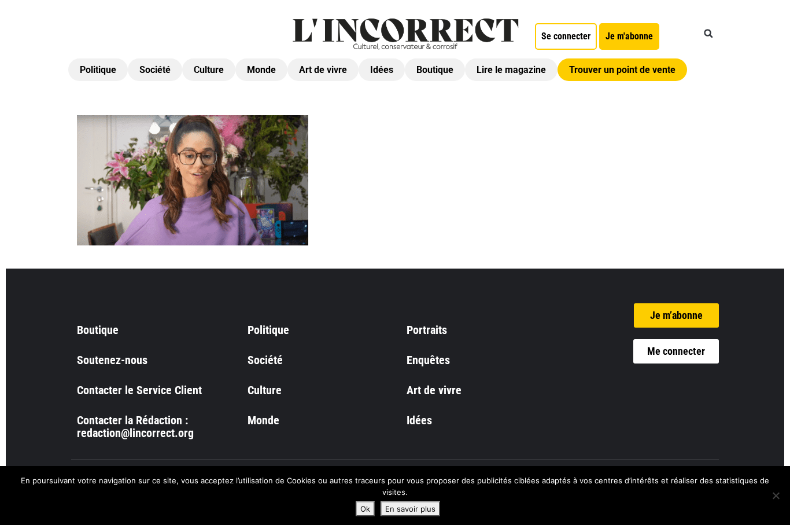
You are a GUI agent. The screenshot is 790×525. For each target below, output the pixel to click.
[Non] (775, 495)
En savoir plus (410, 508)
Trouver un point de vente (622, 69)
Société (155, 69)
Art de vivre (323, 69)
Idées (381, 69)
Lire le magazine (511, 69)
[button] (708, 33)
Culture (209, 69)
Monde (261, 69)
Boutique (434, 69)
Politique (98, 69)
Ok (365, 508)
